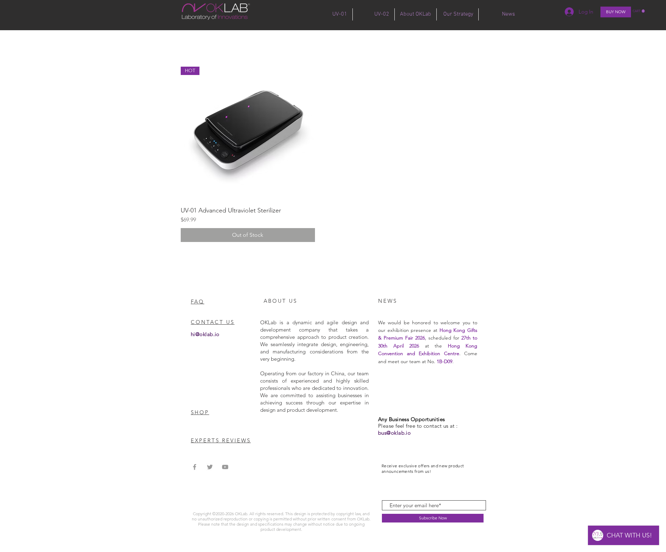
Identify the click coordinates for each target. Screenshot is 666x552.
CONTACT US (212, 322)
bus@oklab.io (394, 432)
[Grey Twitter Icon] (210, 467)
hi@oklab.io (205, 334)
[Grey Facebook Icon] (194, 467)
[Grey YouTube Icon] (225, 467)
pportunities (430, 419)
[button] (639, 11)
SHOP (200, 412)
